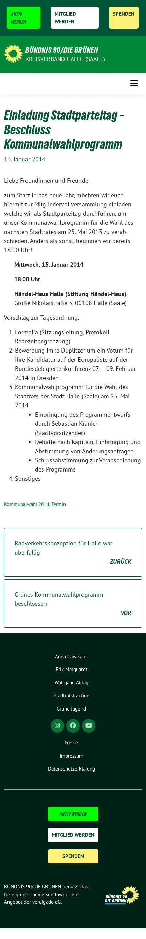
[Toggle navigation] (134, 83)
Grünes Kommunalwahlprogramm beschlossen (73, 604)
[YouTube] (88, 726)
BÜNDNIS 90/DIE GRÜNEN (61, 49)
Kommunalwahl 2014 (26, 504)
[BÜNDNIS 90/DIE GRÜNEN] (13, 53)
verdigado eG (46, 902)
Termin (58, 504)
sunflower (56, 894)
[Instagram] (57, 726)
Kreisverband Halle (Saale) (65, 59)
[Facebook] (73, 726)
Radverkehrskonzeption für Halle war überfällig (73, 552)
